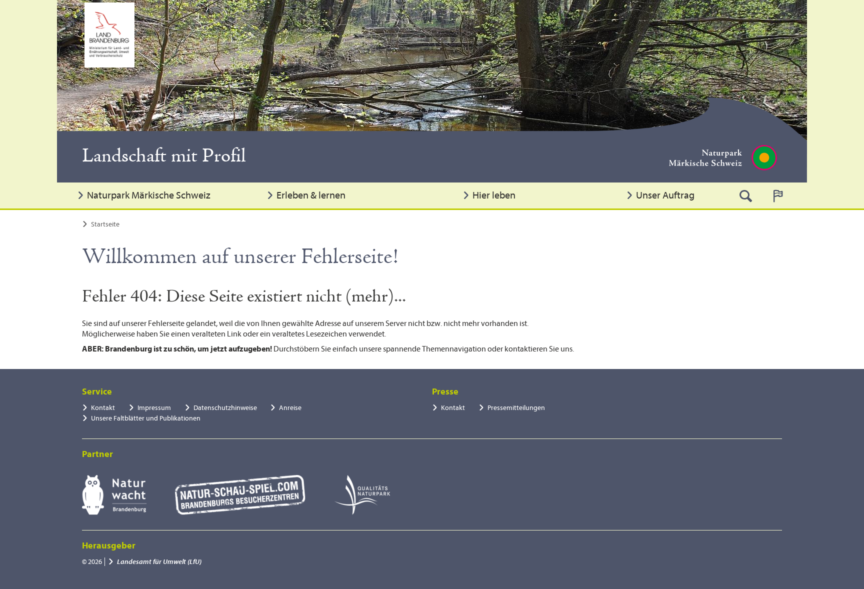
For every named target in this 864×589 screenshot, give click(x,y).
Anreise (290, 408)
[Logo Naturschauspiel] (240, 495)
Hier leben (494, 195)
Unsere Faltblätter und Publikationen (145, 418)
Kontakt (103, 408)
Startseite (105, 224)
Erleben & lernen (311, 195)
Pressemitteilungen (516, 408)
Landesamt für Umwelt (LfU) (159, 562)
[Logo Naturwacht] (114, 495)
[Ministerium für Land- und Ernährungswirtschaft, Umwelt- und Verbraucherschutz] (109, 35)
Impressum (154, 408)
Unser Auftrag (665, 195)
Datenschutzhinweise (225, 408)
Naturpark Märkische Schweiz (148, 195)
